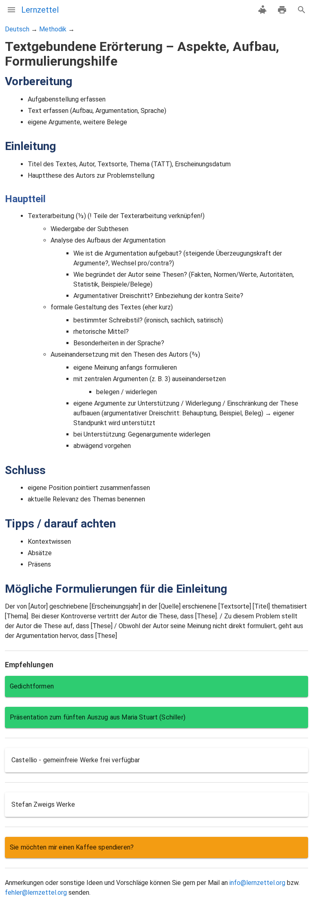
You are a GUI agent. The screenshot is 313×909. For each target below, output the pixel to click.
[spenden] (262, 10)
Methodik (52, 29)
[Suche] (301, 10)
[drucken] (282, 10)
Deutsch (17, 29)
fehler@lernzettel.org (36, 892)
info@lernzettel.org (257, 883)
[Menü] (11, 10)
